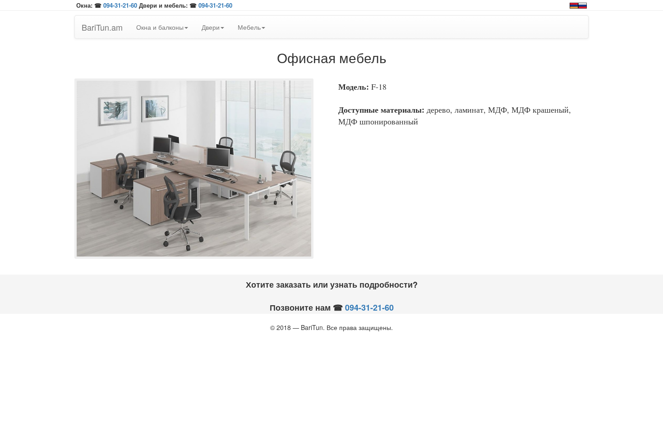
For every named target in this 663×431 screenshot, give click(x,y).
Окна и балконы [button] (160, 27)
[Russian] (582, 4)
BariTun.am (102, 27)
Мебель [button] (249, 27)
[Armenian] (574, 4)
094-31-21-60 (120, 5)
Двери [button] (211, 27)
